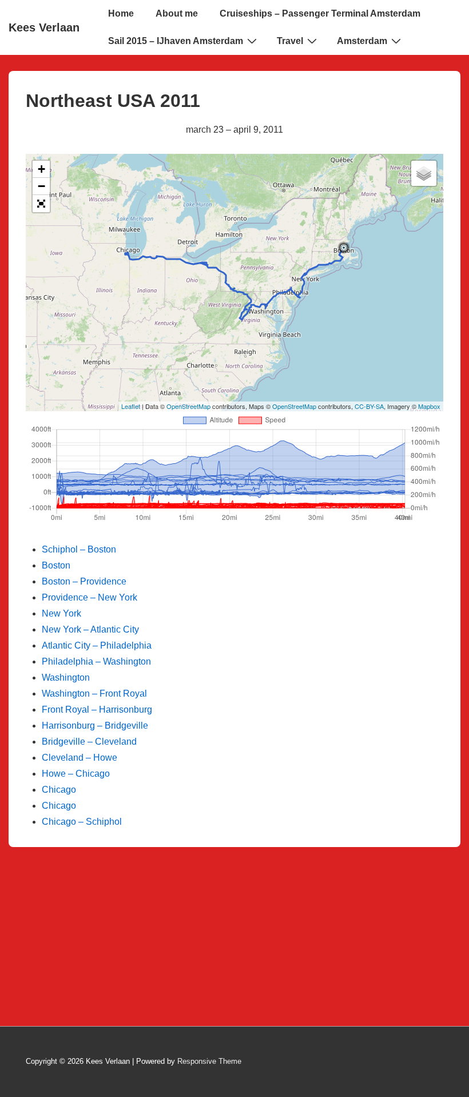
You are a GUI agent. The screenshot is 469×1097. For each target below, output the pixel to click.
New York (61, 613)
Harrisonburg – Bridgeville (95, 725)
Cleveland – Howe (79, 757)
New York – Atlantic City (90, 629)
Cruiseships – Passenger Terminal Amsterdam (320, 13)
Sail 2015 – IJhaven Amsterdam (175, 41)
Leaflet (130, 406)
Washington (66, 677)
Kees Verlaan (44, 27)
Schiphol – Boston (79, 549)
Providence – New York (89, 597)
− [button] (41, 186)
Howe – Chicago (76, 773)
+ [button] (41, 169)
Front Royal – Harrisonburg (97, 709)
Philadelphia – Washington (96, 661)
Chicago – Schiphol (82, 821)
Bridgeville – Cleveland (89, 741)
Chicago (59, 789)
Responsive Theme (209, 1061)
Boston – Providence (84, 581)
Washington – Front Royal (94, 693)
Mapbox (429, 406)
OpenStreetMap (188, 406)
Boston (56, 565)
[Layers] (423, 173)
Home (121, 13)
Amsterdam (362, 41)
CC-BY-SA (369, 406)
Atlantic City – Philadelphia (97, 645)
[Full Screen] (41, 203)
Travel (290, 41)
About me (177, 13)
